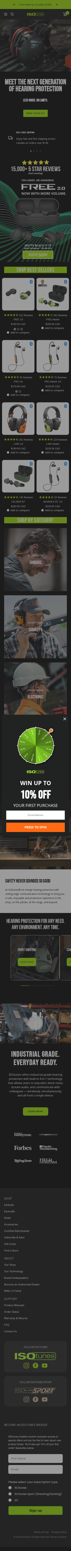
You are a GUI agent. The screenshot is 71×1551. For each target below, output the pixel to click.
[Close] (65, 719)
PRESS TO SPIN (35, 827)
